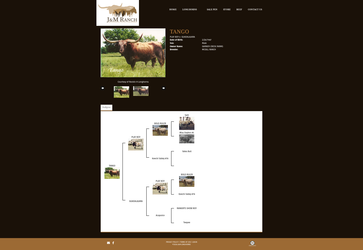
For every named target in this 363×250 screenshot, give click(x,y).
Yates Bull (186, 151)
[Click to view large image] (133, 53)
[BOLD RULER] (160, 130)
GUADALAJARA (188, 37)
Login (194, 242)
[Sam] (186, 123)
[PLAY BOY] (135, 144)
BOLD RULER (160, 123)
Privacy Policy (172, 242)
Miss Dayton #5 (187, 132)
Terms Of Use (185, 242)
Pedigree (106, 107)
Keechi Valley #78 (160, 158)
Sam (187, 115)
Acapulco (160, 215)
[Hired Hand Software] (252, 244)
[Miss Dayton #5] (186, 138)
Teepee (186, 222)
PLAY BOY (174, 37)
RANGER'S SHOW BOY (187, 208)
